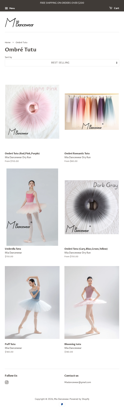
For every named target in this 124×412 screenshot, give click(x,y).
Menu (12, 8)
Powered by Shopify (79, 399)
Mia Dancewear (61, 399)
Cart (116, 8)
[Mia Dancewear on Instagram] (6, 383)
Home (7, 42)
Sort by (8, 57)
